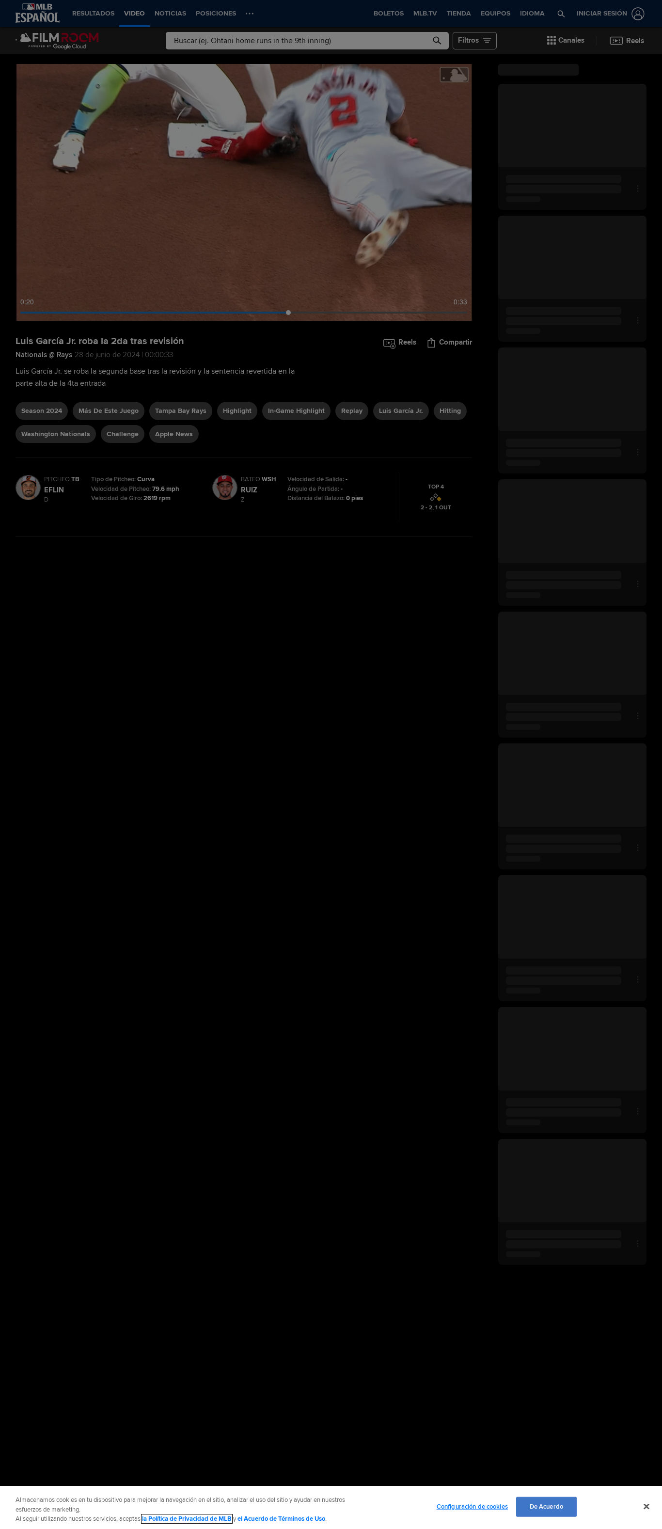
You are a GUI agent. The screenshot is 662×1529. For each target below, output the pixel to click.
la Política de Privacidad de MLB (187, 1519)
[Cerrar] (646, 1506)
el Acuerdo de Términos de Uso (281, 1519)
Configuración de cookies (472, 1506)
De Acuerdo (546, 1506)
